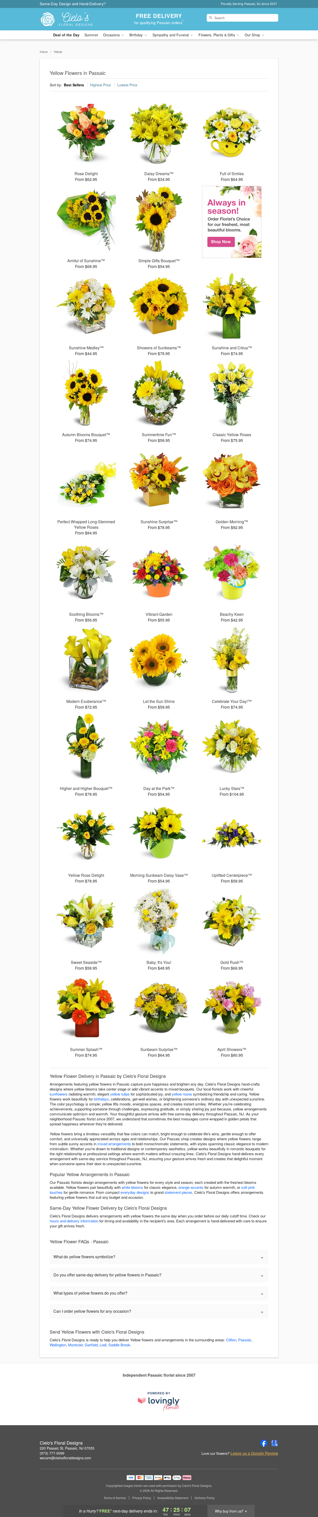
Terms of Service (115, 1497)
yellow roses (182, 1094)
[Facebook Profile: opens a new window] (263, 1443)
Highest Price (100, 84)
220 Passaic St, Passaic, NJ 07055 (67, 1448)
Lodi (103, 1344)
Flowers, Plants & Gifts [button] (217, 34)
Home (44, 52)
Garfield (91, 1344)
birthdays (101, 1098)
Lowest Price (127, 84)
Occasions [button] (112, 34)
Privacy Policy (141, 1497)
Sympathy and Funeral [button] (171, 34)
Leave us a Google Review (254, 1453)
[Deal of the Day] (232, 222)
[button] (305, 1496)
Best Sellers (74, 84)
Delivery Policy (205, 1497)
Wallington (58, 1344)
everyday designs (134, 1192)
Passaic (244, 1339)
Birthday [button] (136, 34)
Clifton (231, 1339)
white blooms (132, 1187)
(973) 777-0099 (52, 1453)
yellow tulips (120, 1094)
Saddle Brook (119, 1344)
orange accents (190, 1187)
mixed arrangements (114, 1143)
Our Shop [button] (253, 34)
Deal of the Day (66, 34)
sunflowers (59, 1094)
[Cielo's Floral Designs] (75, 19)
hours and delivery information (74, 1220)
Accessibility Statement (172, 1497)
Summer (91, 34)
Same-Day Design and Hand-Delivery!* (73, 3)
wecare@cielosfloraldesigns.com (65, 1457)
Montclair (75, 1344)
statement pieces (178, 1192)
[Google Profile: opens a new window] (274, 1443)
